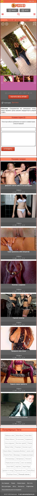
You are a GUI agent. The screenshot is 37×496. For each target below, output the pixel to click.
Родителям (29, 486)
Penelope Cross (12, 474)
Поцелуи (18, 447)
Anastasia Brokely (19, 451)
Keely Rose (30, 470)
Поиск (13, 483)
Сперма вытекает (27, 455)
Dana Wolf (10, 466)
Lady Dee (18, 466)
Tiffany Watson (9, 439)
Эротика (15, 102)
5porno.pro (14, 494)
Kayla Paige (26, 466)
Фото (14, 486)
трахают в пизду (7, 470)
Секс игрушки (9, 443)
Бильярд (17, 455)
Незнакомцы (10, 459)
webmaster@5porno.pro (28, 494)
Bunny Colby (9, 447)
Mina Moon (19, 435)
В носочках (20, 439)
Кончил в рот (27, 447)
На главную (5, 483)
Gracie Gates (7, 451)
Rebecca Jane (9, 435)
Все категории (6, 486)
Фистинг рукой (21, 443)
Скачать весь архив (18, 97)
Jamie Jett (30, 451)
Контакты (21, 486)
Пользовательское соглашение (11, 489)
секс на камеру (26, 463)
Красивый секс (20, 470)
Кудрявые (28, 439)
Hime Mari (28, 435)
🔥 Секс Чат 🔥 (31, 1)
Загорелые (20, 459)
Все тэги (29, 483)
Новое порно (21, 483)
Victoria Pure (8, 455)
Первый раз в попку (12, 463)
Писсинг (28, 459)
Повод (30, 443)
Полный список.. (24, 474)
